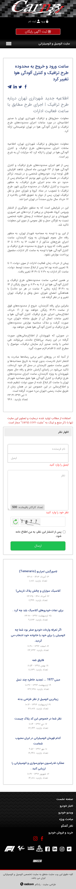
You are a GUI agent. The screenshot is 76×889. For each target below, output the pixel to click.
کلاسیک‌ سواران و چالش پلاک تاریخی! (38, 591)
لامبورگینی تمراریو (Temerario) (38, 571)
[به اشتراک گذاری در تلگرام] (10, 87)
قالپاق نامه (38, 660)
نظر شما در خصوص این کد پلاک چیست (38, 718)
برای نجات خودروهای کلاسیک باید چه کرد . (38, 610)
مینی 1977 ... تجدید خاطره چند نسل (38, 679)
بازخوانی (15, 520)
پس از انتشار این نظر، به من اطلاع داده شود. (38, 534)
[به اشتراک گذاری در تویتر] (20, 87)
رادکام (38, 884)
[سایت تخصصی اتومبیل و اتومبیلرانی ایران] (38, 7)
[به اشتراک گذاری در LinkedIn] (15, 87)
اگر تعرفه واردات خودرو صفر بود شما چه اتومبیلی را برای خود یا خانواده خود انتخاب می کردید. (38, 635)
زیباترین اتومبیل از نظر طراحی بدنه (38, 699)
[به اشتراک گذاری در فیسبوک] (25, 87)
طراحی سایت (49, 884)
